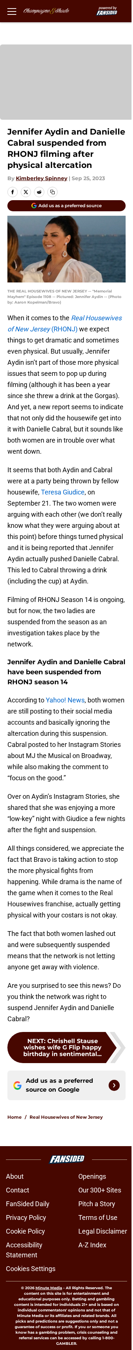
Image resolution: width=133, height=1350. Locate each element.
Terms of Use (97, 1217)
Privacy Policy (26, 1217)
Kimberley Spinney (41, 178)
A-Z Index (92, 1245)
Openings (92, 1176)
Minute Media (48, 1288)
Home (14, 1117)
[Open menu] (11, 11)
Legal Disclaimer (102, 1231)
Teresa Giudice (63, 492)
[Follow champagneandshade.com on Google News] (114, 1085)
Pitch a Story (96, 1204)
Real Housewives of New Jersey (66, 1117)
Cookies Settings (30, 1269)
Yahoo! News (65, 700)
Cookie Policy (25, 1231)
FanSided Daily (28, 1204)
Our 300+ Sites (99, 1190)
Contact (17, 1190)
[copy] (52, 192)
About (15, 1176)
